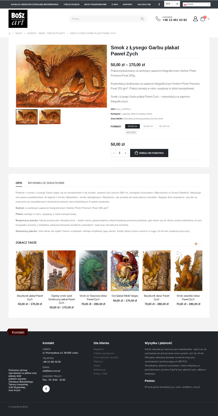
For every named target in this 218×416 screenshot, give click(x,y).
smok (160, 118)
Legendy (125, 114)
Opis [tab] (19, 183)
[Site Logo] (18, 19)
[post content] (30, 270)
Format (116, 126)
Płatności (98, 361)
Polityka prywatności (104, 353)
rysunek (153, 118)
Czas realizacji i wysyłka (106, 357)
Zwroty (97, 365)
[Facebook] (159, 4)
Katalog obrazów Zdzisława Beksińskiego (35, 4)
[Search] (142, 18)
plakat (146, 118)
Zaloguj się (144, 4)
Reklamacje (99, 369)
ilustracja (138, 118)
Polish (189, 4)
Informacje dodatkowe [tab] (46, 183)
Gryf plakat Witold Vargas (125, 295)
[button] (16, 76)
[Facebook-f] (46, 388)
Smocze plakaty (138, 114)
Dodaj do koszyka (151, 153)
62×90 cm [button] (148, 126)
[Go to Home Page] (10, 33)
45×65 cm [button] (132, 126)
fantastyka (128, 118)
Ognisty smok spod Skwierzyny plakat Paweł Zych (61, 299)
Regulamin (99, 349)
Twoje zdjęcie (71, 4)
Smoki (149, 114)
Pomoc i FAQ (100, 373)
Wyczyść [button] (131, 132)
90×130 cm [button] (164, 126)
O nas (115, 4)
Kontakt (128, 4)
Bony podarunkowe (95, 4)
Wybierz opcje (32, 287)
